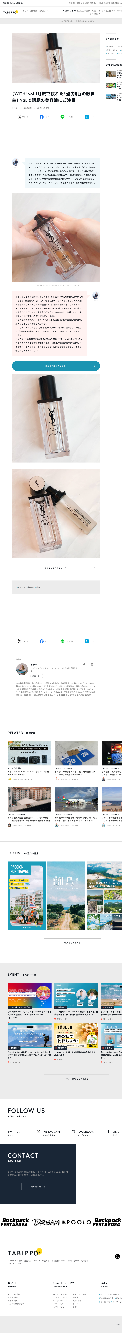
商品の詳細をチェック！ (56, 366)
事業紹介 (93, 3)
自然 (75, 1307)
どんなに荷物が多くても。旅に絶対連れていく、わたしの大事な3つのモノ (75, 773)
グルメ (94, 11)
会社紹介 (86, 3)
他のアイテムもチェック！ (56, 568)
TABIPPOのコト (113, 50)
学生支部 (107, 3)
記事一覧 (37, 11)
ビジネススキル (60, 1297)
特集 (43, 11)
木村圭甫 (75, 779)
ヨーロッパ (111, 54)
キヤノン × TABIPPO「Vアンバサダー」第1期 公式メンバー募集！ (28, 773)
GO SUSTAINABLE (61, 1294)
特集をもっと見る (72, 942)
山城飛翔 (28, 825)
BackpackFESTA (83, 11)
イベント (48, 11)
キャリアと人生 (104, 11)
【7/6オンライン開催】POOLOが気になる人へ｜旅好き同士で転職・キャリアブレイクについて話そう (29, 1055)
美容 (38, 587)
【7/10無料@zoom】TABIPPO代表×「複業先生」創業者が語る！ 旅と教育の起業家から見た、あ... (76, 1013)
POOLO (100, 3)
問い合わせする (38, 1186)
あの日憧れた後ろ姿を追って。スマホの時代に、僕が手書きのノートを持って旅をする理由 (29, 819)
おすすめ (21, 587)
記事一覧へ (36, 676)
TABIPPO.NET (29, 779)
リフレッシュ (59, 1307)
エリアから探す (15, 768)
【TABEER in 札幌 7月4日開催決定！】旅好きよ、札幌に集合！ (75, 1053)
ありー (33, 664)
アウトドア (58, 1304)
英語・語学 (77, 1300)
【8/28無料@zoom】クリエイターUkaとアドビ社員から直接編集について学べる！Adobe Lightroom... (29, 1014)
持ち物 (31, 587)
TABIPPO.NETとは (75, 3)
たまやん (75, 825)
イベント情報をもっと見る (76, 1078)
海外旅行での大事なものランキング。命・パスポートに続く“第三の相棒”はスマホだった (76, 819)
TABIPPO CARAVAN (63, 768)
